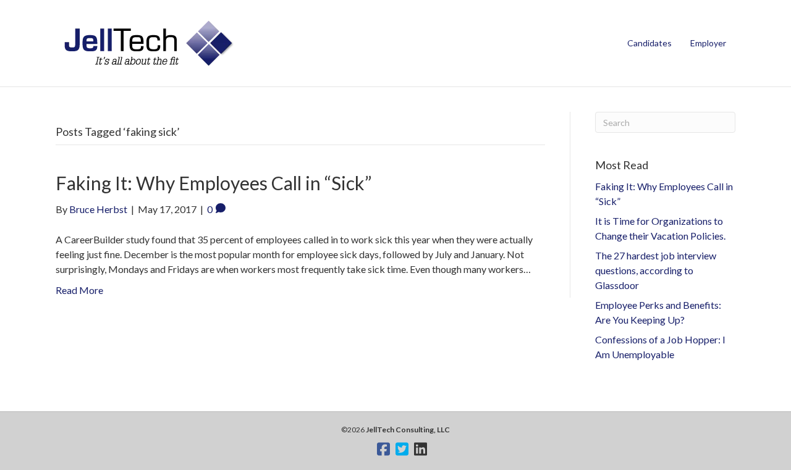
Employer (708, 43)
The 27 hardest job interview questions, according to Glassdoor (655, 270)
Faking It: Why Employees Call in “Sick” (213, 183)
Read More (79, 290)
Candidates (649, 43)
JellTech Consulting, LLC (408, 429)
